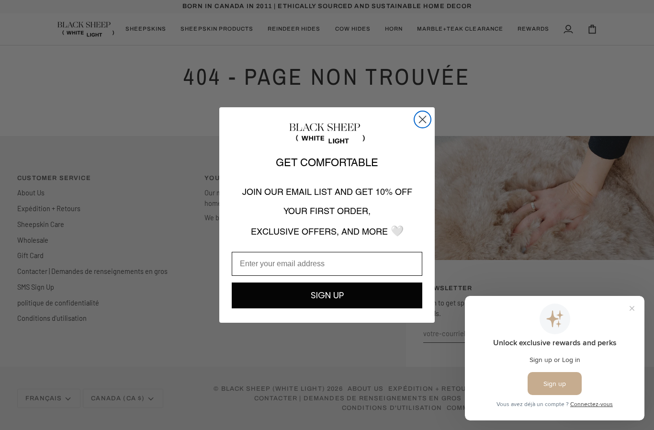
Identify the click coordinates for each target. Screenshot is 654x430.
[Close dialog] (422, 119)
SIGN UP (327, 295)
